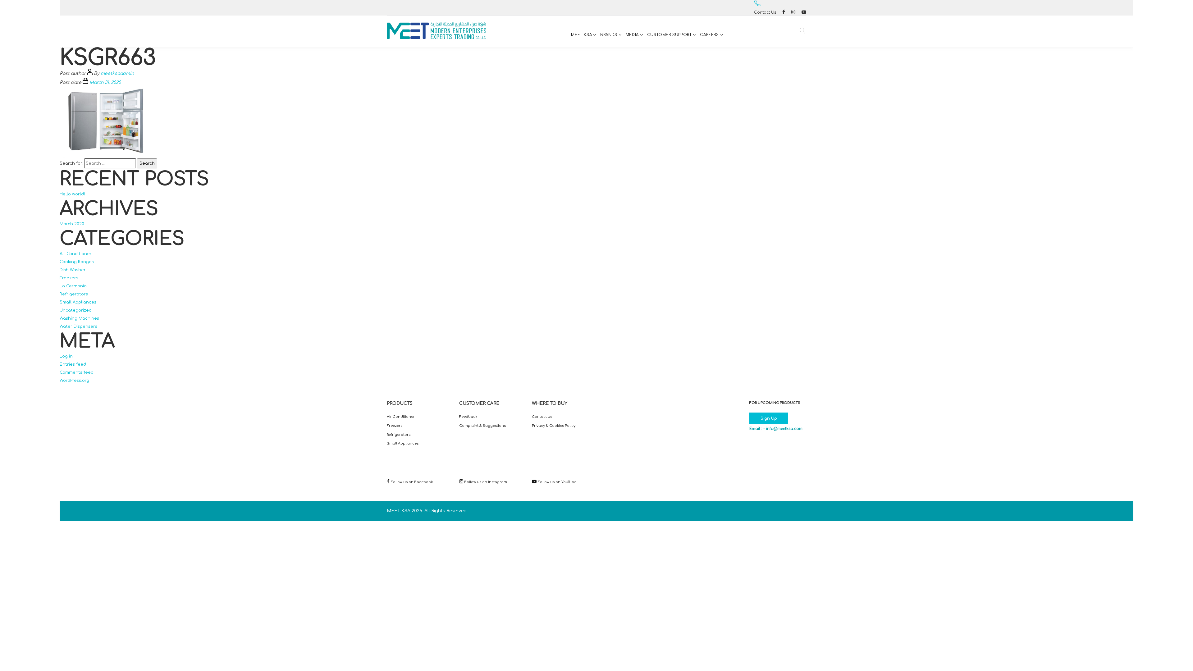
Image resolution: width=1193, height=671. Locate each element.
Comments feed (77, 372)
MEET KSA (581, 35)
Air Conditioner (76, 254)
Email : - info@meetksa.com (775, 429)
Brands (608, 35)
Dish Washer (73, 270)
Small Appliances (78, 302)
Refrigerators (74, 294)
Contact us (542, 417)
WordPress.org (74, 380)
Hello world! (72, 194)
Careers (709, 35)
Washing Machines (79, 318)
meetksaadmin (117, 73)
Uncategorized (76, 310)
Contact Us (765, 12)
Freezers (69, 278)
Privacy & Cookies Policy (553, 426)
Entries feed (73, 364)
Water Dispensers (78, 326)
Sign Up (769, 418)
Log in (66, 356)
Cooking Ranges (77, 262)
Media (632, 35)
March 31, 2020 (105, 82)
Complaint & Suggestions (482, 426)
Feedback (468, 417)
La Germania (73, 286)
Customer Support (669, 35)
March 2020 (72, 224)
